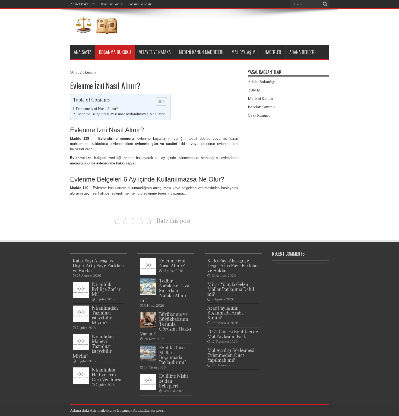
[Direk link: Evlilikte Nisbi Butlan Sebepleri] (148, 388)
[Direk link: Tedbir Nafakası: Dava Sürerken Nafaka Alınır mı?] (148, 293)
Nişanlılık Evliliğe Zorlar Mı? (106, 289)
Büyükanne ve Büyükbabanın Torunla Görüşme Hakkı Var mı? (165, 324)
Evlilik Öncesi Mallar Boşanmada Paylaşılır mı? (173, 355)
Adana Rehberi (302, 52)
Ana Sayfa (82, 52)
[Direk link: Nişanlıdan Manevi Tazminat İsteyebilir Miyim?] (81, 349)
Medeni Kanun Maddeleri (201, 52)
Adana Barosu (140, 4)
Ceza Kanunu (259, 115)
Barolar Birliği (112, 4)
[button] (158, 101)
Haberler (273, 52)
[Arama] (325, 4)
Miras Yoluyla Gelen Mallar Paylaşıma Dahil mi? (230, 289)
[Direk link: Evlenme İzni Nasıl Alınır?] (148, 273)
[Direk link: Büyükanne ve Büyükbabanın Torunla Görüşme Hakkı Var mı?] (148, 326)
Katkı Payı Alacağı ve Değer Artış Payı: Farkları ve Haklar (98, 265)
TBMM (254, 90)
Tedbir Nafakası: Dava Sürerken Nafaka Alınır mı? (164, 290)
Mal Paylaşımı (244, 52)
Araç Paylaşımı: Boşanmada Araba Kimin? (225, 312)
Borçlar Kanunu (261, 106)
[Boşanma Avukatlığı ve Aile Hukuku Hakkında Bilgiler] (94, 31)
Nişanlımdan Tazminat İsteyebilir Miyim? (105, 315)
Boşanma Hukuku (115, 52)
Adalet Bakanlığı (82, 4)
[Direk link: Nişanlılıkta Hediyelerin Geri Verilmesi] (81, 382)
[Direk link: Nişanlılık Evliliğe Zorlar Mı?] (81, 296)
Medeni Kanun (260, 98)
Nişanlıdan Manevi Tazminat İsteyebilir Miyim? (93, 346)
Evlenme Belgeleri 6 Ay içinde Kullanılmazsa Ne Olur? (121, 114)
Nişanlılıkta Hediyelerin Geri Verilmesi (106, 374)
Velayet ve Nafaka (155, 52)
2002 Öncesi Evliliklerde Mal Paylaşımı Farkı (232, 334)
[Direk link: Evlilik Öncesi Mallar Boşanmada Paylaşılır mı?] (148, 360)
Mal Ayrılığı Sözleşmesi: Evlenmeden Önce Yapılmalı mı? (231, 355)
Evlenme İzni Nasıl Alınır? (97, 108)
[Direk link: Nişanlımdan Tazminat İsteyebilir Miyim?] (81, 320)
